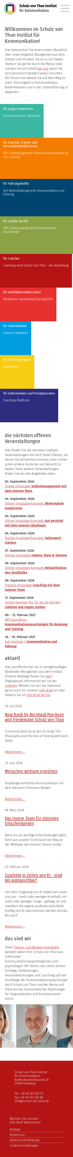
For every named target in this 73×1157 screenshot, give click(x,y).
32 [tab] (46, 1045)
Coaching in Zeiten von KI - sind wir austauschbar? (33, 878)
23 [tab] (64, 1040)
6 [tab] (33, 1034)
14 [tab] (9, 1040)
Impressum (17, 1135)
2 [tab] (9, 1034)
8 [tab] (46, 1034)
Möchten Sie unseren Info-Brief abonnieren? (25, 1120)
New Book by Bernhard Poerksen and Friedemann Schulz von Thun (34, 717)
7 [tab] (40, 1034)
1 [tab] (3, 1034)
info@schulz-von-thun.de (32, 1101)
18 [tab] (33, 1040)
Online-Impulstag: (36, 555)
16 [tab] (21, 1040)
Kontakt (15, 1129)
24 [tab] (70, 1040)
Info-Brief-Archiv (38, 695)
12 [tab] (70, 1034)
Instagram (21, 1111)
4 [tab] (21, 1034)
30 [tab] (33, 1045)
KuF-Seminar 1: (16, 642)
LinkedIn (11, 686)
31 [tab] (40, 1045)
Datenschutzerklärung (24, 1140)
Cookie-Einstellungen (24, 1145)
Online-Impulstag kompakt (24, 568)
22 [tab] (58, 1040)
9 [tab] (52, 1034)
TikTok (38, 1111)
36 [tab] (70, 1045)
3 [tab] (15, 1034)
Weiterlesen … (15, 752)
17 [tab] (27, 1040)
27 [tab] (15, 1045)
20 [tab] (46, 1040)
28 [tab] (21, 1045)
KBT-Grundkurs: (16, 620)
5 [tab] (27, 1034)
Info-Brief (46, 690)
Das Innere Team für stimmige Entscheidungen (32, 821)
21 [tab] (52, 1040)
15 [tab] (15, 1040)
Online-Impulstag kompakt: (24, 538)
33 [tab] (52, 1045)
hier (48, 676)
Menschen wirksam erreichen (31, 771)
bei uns (43, 68)
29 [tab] (27, 1045)
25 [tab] (3, 1045)
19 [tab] (40, 1040)
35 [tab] (64, 1045)
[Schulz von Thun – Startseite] (30, 11)
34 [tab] (58, 1045)
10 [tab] (58, 1034)
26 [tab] (9, 1045)
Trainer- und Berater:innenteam (36, 947)
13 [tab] (3, 1040)
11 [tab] (64, 1034)
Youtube (30, 1111)
